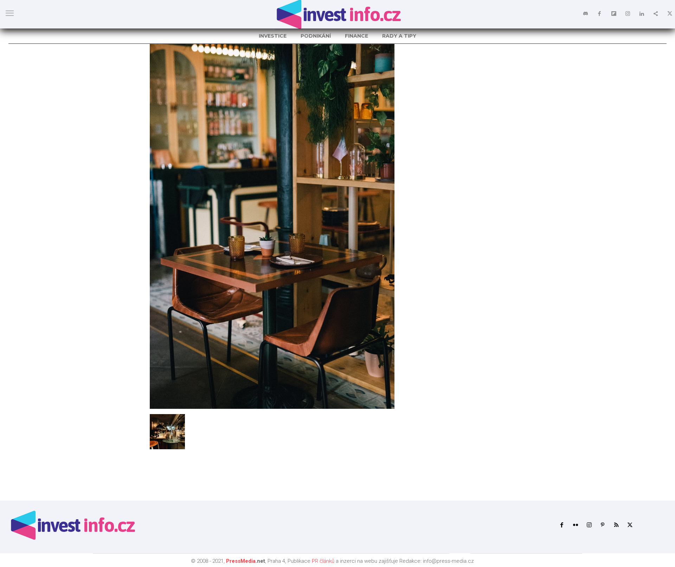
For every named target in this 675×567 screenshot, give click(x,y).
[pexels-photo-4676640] (272, 407)
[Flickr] (575, 525)
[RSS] (616, 525)
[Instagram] (627, 14)
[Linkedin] (641, 14)
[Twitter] (669, 14)
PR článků (323, 561)
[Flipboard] (613, 14)
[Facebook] (599, 14)
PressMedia (241, 561)
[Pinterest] (603, 525)
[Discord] (585, 14)
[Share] (655, 14)
